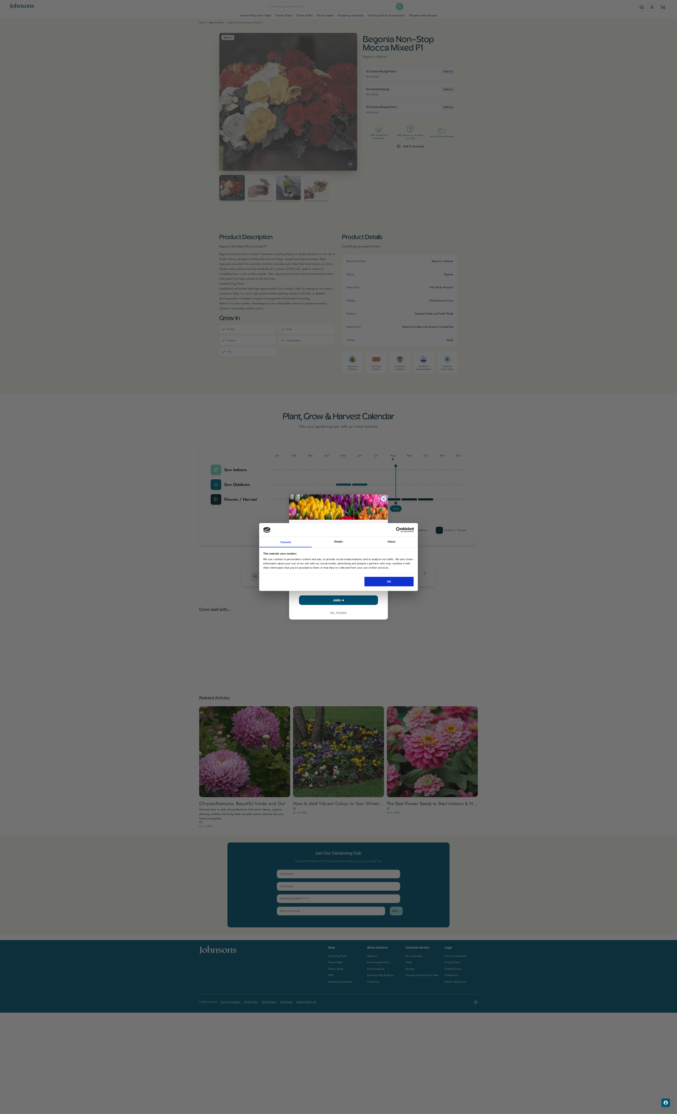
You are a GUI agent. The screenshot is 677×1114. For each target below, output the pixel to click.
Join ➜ (338, 600)
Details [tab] (338, 541)
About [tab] (391, 541)
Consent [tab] (285, 541)
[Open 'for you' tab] (665, 1102)
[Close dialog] (383, 498)
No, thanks (338, 613)
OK (389, 581)
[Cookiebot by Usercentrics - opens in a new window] (398, 530)
